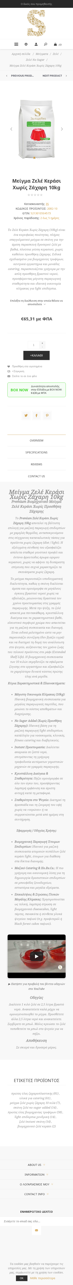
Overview (36, 440)
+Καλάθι (36, 355)
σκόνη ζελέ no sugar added (31, 1107)
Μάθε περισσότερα (42, 1278)
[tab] (36, 440)
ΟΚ (22, 1278)
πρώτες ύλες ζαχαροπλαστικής (32, 1093)
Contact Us (36, 476)
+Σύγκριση (18, 371)
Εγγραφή (36, 1230)
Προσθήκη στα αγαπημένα (27, 366)
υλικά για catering (31, 1098)
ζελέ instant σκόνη (32, 1121)
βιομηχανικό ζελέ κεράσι (34, 1126)
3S (47, 204)
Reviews (36, 464)
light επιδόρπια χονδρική (32, 1117)
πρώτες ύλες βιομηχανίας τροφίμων (32, 1112)
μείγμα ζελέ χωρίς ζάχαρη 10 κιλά (32, 1103)
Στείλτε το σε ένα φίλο (24, 376)
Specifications (36, 452)
